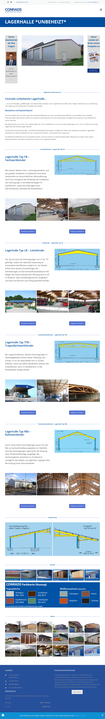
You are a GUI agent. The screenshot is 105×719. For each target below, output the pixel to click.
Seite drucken (77, 692)
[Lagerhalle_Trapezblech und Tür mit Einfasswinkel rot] (92, 639)
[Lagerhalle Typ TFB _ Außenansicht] (20, 391)
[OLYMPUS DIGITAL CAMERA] (20, 484)
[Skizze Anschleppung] (28, 539)
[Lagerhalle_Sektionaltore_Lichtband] (60, 639)
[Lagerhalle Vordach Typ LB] (76, 627)
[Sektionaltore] (92, 575)
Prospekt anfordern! (28, 231)
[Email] (11, 2)
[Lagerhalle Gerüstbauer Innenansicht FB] (60, 651)
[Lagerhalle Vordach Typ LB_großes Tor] (60, 627)
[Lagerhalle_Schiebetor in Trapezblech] (28, 639)
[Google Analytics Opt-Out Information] (3, 715)
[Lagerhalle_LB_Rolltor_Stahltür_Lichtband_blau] (92, 650)
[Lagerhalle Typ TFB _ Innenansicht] (52, 391)
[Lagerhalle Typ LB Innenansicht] (52, 301)
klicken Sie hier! (80, 716)
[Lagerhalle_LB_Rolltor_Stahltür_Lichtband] (76, 651)
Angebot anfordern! (77, 231)
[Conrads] (13, 10)
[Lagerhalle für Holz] (44, 639)
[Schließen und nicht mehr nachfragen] (102, 715)
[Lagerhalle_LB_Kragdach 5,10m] (28, 627)
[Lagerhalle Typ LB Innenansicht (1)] (84, 301)
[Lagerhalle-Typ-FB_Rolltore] (20, 209)
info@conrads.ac (64, 2)
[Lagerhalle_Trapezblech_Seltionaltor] (28, 651)
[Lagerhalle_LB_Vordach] (13, 627)
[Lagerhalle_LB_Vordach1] (44, 627)
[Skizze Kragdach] (76, 539)
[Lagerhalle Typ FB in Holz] (92, 627)
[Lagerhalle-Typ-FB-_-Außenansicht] (84, 209)
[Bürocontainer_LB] (44, 651)
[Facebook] (8, 2)
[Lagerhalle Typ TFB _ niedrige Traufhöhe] (84, 391)
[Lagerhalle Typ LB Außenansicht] (20, 301)
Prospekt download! (93, 70)
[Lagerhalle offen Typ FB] (13, 639)
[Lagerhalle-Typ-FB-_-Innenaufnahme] (52, 209)
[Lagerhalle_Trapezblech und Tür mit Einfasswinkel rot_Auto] (13, 651)
